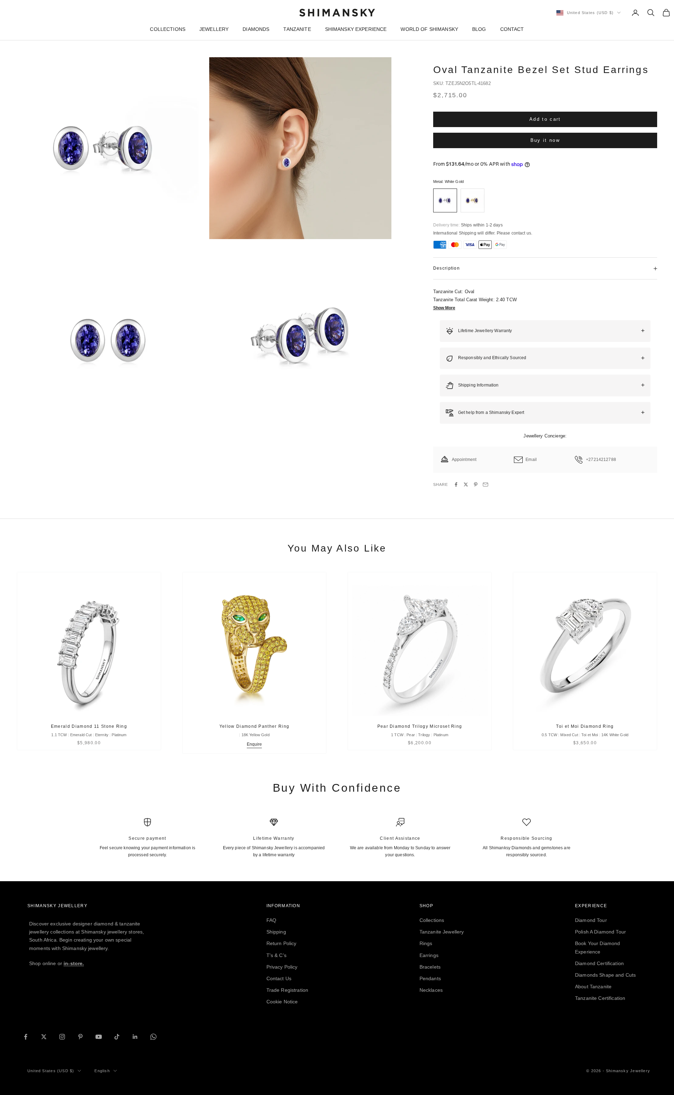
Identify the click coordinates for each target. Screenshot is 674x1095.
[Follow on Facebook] (25, 1036)
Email (531, 459)
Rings (425, 943)
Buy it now (545, 140)
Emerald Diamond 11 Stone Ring (89, 726)
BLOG (479, 29)
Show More (444, 307)
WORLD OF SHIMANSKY (429, 29)
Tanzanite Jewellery (441, 932)
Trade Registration (287, 990)
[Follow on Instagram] (62, 1036)
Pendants (430, 978)
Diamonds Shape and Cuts (605, 975)
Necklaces (431, 990)
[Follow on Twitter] (43, 1036)
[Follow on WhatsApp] (153, 1036)
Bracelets (430, 967)
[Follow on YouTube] (98, 1036)
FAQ (271, 920)
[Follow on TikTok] (116, 1036)
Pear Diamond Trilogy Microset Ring (419, 726)
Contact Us (278, 978)
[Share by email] (485, 484)
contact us (521, 233)
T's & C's (276, 955)
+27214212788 (601, 459)
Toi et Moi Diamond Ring (585, 726)
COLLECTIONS (167, 29)
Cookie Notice (282, 1001)
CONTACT (512, 29)
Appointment (464, 459)
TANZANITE (297, 29)
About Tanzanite (593, 986)
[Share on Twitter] (466, 484)
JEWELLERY (214, 29)
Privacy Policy (282, 967)
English (102, 1071)
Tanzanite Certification (600, 998)
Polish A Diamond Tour (600, 932)
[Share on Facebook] (456, 484)
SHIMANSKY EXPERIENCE (356, 29)
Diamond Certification (599, 963)
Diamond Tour (591, 920)
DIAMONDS (256, 29)
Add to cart (545, 119)
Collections (431, 920)
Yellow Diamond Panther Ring (254, 726)
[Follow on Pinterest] (80, 1036)
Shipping (276, 932)
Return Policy (281, 943)
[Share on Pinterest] (475, 484)
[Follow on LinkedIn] (135, 1036)
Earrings (428, 955)
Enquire (254, 744)
